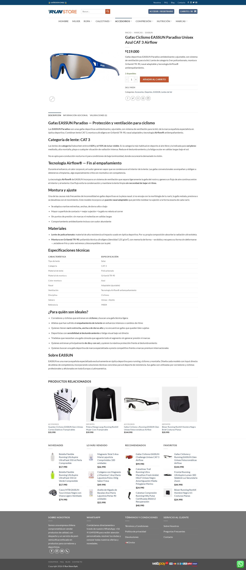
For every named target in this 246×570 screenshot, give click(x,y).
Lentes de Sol (166, 92)
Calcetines (102, 21)
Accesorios (122, 21)
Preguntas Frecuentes (174, 531)
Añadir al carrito (154, 79)
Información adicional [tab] (75, 115)
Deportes (148, 92)
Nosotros (157, 2)
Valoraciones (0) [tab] (98, 115)
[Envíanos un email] (196, 3)
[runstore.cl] (62, 11)
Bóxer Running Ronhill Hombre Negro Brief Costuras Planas (179, 428)
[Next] (197, 412)
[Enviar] (107, 11)
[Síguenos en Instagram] (191, 3)
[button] (161, 11)
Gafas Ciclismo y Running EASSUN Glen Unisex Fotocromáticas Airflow (141, 428)
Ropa (87, 21)
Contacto (181, 2)
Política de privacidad (135, 531)
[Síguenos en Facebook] (188, 3)
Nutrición (163, 21)
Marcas (181, 21)
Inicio (128, 32)
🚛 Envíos (130, 542)
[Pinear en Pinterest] (143, 98)
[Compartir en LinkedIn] (148, 98)
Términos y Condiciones (136, 526)
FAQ (166, 2)
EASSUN (149, 32)
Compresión (143, 21)
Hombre (64, 21)
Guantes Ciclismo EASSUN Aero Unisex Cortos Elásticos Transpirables (65, 428)
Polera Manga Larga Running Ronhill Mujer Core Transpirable (102, 428)
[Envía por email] (138, 98)
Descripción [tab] (54, 115)
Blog (173, 2)
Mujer (76, 21)
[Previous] (48, 412)
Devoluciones (132, 537)
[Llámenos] (67, 551)
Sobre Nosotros (171, 526)
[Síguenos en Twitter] (193, 3)
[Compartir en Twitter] (133, 98)
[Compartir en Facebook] (127, 98)
